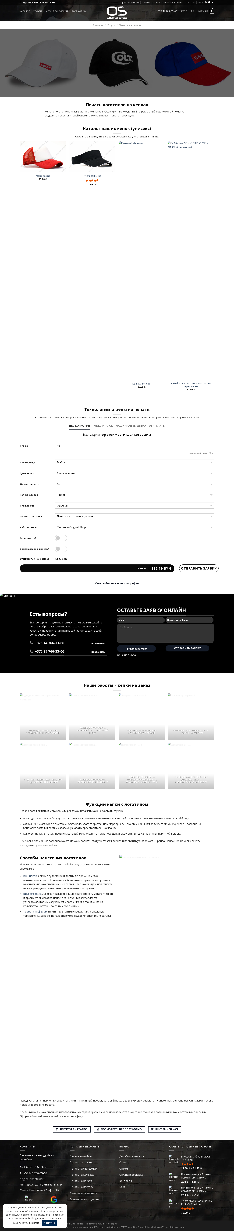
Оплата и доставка (173, 2)
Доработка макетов (129, 2)
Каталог (25, 11)
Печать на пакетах (81, 1187)
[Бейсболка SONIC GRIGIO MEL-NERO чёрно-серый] (191, 260)
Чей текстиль (28, 527)
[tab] (79, 426)
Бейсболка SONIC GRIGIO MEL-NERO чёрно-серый (191, 385)
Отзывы (146, 2)
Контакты (190, 2)
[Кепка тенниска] (92, 156)
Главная (98, 25)
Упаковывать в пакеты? (35, 548)
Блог (201, 2)
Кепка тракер (43, 175)
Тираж (24, 445)
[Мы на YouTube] (209, 2)
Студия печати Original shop (37, 2)
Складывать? (28, 538)
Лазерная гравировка (83, 1193)
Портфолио (78, 11)
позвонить (98, 643)
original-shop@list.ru (32, 1179)
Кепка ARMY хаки (141, 383)
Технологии (60, 11)
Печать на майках (81, 1156)
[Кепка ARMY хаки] (142, 260)
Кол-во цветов (29, 494)
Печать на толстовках (84, 1162)
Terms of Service (170, 1227)
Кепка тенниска (92, 175)
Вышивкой (30, 876)
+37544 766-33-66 (35, 1173)
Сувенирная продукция (84, 1199)
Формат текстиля (31, 516)
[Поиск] (192, 11)
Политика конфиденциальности (77, 1227)
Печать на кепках (130, 25)
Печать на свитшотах (83, 1168)
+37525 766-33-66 (35, 1167)
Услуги (37, 11)
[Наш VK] (212, 2)
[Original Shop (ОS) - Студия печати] (117, 13)
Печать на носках (81, 1181)
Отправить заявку (199, 568)
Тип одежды (27, 462)
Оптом (157, 2)
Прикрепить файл (136, 648)
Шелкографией (32, 893)
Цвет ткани (27, 473)
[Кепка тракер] (43, 156)
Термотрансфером (35, 911)
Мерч (48, 11)
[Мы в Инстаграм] (206, 2)
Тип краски (27, 505)
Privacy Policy (151, 1227)
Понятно (49, 1222)
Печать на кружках (82, 1174)
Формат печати (29, 484)
